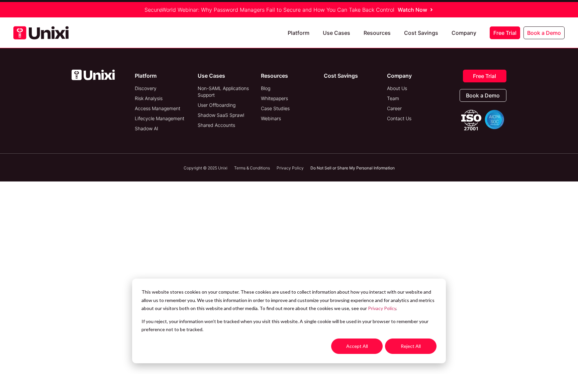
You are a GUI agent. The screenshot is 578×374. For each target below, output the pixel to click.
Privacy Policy (382, 308)
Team (393, 98)
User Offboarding (216, 105)
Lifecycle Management (159, 118)
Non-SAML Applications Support (223, 91)
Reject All (411, 346)
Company (464, 32)
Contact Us (399, 118)
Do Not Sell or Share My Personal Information (352, 167)
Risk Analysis (149, 98)
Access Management (157, 108)
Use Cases (336, 32)
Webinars (271, 118)
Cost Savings (421, 32)
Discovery (146, 88)
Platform (298, 32)
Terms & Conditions (252, 167)
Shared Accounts (216, 125)
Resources (377, 32)
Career (394, 108)
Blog (265, 88)
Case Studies (275, 108)
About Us (397, 88)
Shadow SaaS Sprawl (221, 115)
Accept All (357, 346)
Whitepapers (274, 98)
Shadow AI (146, 128)
